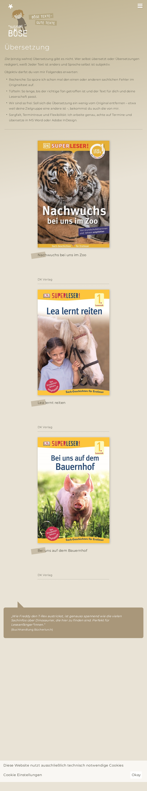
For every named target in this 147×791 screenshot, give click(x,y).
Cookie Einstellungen (22, 775)
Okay (136, 775)
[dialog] (73, 771)
